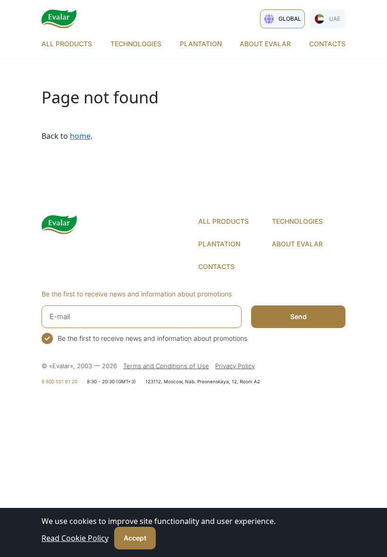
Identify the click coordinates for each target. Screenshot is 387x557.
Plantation (201, 44)
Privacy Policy (235, 366)
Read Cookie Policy (75, 538)
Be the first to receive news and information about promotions (152, 338)
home (80, 136)
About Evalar (265, 44)
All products (67, 44)
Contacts (327, 44)
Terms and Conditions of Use (166, 366)
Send (298, 316)
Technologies (135, 44)
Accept (135, 538)
